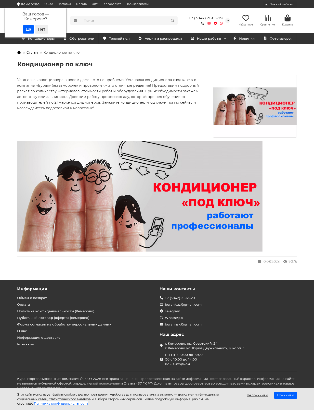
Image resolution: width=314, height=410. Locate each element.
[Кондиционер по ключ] (255, 106)
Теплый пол (119, 38)
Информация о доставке (38, 337)
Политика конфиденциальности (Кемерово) (55, 311)
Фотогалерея (281, 38)
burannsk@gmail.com (183, 324)
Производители (137, 4)
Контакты (25, 344)
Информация (32, 288)
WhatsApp (174, 318)
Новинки (247, 38)
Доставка (64, 4)
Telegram (172, 311)
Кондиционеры (41, 38)
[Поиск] (172, 20)
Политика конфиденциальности (61, 403)
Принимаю (285, 395)
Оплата (81, 4)
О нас (48, 4)
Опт (94, 4)
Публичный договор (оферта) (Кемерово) (53, 318)
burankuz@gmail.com (183, 304)
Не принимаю (257, 395)
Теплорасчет (111, 4)
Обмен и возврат (32, 298)
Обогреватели (81, 38)
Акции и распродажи (163, 38)
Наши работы (209, 38)
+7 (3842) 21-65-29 (206, 18)
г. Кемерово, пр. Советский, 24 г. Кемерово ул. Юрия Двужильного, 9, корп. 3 (205, 345)
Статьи (32, 52)
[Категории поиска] (75, 20)
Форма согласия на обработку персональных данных (64, 324)
